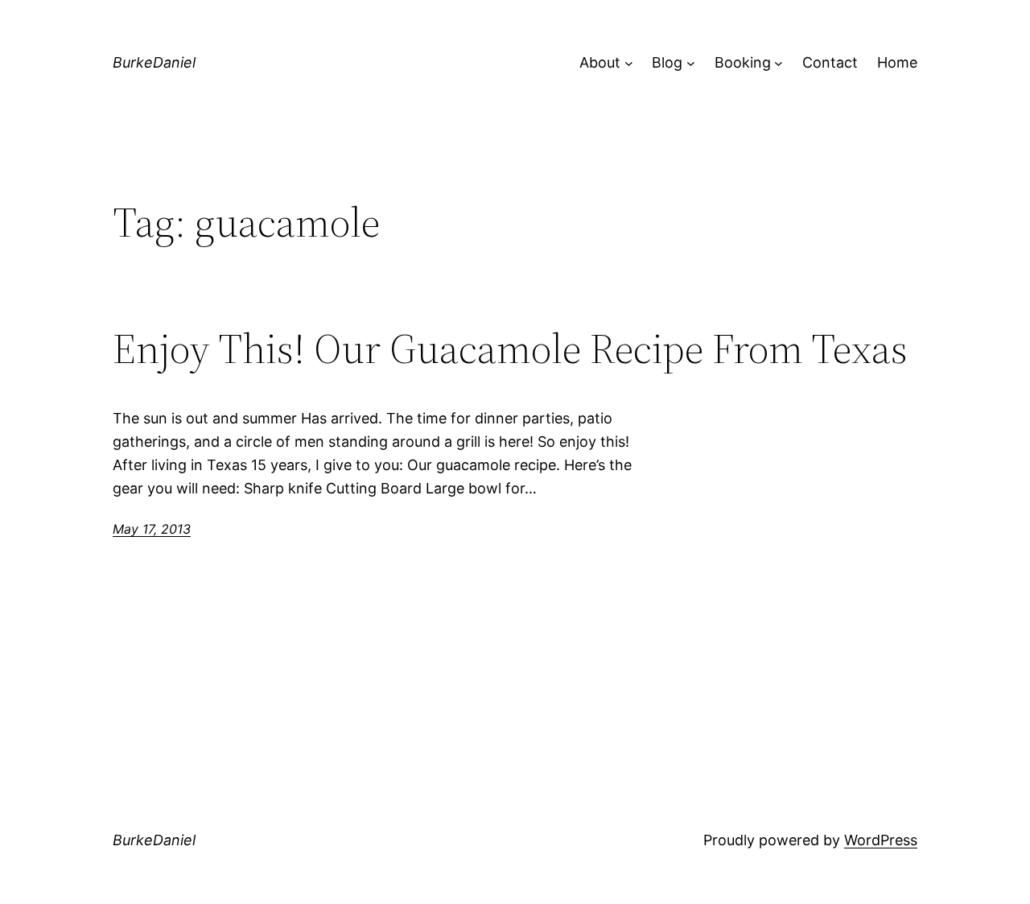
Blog (667, 62)
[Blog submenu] (690, 63)
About (599, 62)
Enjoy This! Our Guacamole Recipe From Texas (510, 348)
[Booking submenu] (778, 63)
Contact (830, 62)
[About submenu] (628, 63)
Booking (743, 62)
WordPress (880, 840)
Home (897, 62)
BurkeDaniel (154, 62)
